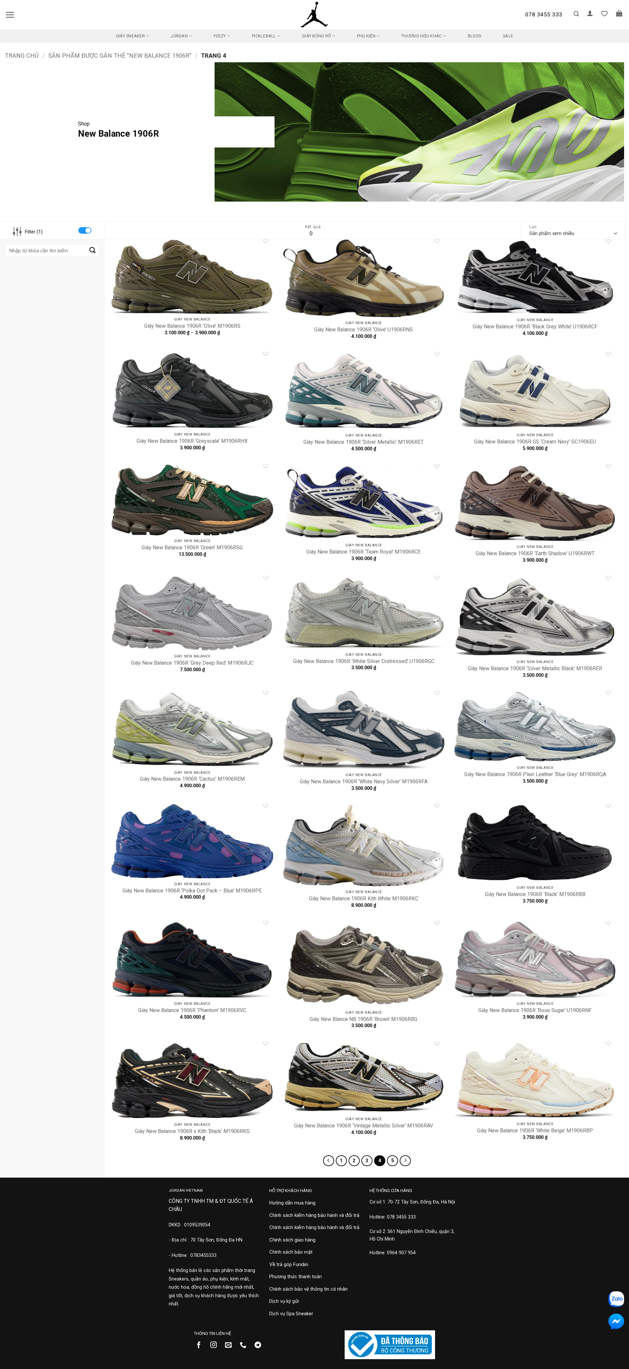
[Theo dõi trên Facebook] (201, 1345)
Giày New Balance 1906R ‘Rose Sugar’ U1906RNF (535, 1010)
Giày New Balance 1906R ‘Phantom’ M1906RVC (192, 1010)
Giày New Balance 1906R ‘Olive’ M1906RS (192, 326)
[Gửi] (92, 250)
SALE (508, 35)
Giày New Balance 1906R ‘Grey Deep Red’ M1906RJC (192, 663)
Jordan (179, 35)
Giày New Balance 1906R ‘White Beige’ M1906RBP (535, 1130)
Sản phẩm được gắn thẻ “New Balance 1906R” (119, 55)
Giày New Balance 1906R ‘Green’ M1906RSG (192, 547)
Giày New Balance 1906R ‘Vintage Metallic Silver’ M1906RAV (363, 1126)
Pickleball (264, 35)
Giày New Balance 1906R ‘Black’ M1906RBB (535, 894)
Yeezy (220, 35)
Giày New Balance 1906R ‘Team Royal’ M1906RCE (363, 552)
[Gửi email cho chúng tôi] (231, 1345)
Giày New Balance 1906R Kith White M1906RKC (363, 898)
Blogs (474, 35)
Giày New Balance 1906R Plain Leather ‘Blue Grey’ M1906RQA (535, 774)
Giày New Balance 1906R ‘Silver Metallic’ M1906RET (363, 442)
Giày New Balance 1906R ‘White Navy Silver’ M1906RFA (364, 781)
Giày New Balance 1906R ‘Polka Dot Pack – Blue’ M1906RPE (192, 891)
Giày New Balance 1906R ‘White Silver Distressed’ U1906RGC (363, 661)
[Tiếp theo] (405, 1160)
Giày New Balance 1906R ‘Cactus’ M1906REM (192, 779)
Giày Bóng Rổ (316, 35)
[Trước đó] (328, 1160)
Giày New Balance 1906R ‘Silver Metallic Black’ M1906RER (535, 668)
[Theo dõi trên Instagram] (216, 1345)
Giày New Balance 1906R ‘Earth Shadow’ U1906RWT (535, 553)
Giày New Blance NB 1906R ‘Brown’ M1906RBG (363, 1019)
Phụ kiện (366, 35)
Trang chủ (22, 55)
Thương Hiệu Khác (421, 35)
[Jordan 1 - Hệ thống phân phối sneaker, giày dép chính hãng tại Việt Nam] (314, 14)
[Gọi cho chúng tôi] (245, 1345)
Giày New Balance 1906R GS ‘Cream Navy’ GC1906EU (535, 442)
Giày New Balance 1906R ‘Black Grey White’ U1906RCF (535, 326)
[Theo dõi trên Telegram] (260, 1345)
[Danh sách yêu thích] (604, 13)
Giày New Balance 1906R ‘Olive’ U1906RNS (363, 329)
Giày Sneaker (130, 35)
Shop (84, 124)
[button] (10, 15)
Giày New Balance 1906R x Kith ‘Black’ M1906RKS (192, 1131)
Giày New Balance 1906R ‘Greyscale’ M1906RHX (192, 441)
